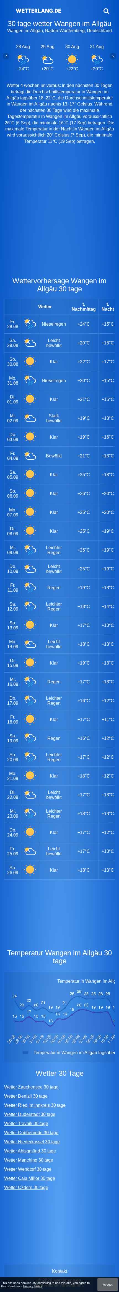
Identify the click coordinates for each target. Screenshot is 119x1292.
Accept (107, 1284)
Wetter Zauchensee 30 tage (31, 1087)
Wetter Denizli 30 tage (26, 1096)
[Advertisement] (59, 211)
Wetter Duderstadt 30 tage (29, 1114)
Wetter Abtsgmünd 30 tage (30, 1151)
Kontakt (59, 1271)
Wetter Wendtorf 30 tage (27, 1169)
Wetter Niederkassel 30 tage (32, 1141)
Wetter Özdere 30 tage (26, 1187)
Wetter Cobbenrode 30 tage (31, 1132)
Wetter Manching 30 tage (28, 1160)
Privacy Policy (32, 1286)
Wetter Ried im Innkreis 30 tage (35, 1105)
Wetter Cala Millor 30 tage (29, 1178)
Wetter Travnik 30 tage (26, 1123)
